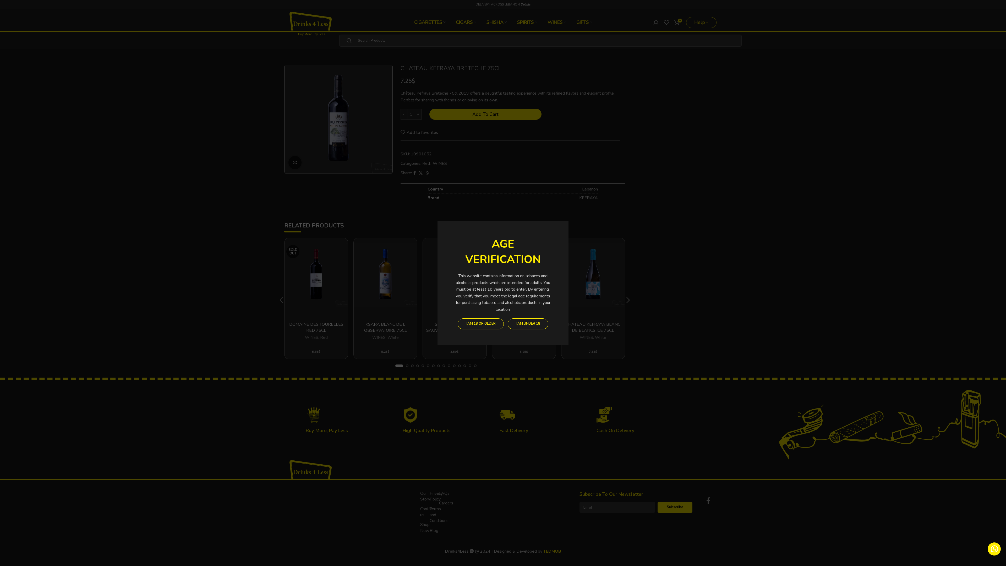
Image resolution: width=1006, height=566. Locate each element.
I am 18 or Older (481, 323)
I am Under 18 (528, 323)
